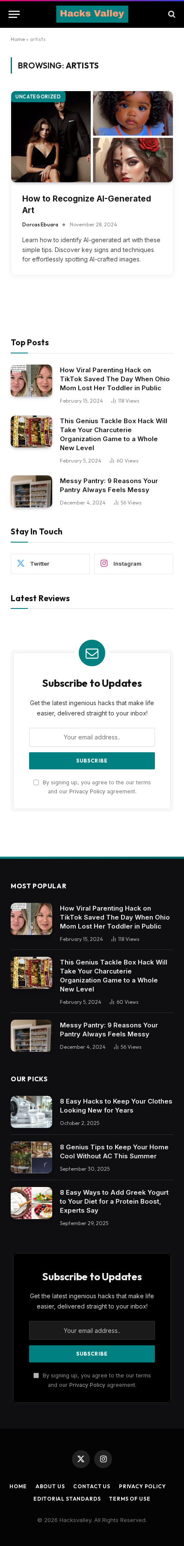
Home (18, 39)
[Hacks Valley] (92, 14)
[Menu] (14, 14)
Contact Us (91, 1486)
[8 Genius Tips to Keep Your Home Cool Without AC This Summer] (31, 1158)
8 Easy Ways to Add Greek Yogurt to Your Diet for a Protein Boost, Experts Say (114, 1201)
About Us (50, 1486)
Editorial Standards (67, 1499)
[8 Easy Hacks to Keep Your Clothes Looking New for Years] (31, 1112)
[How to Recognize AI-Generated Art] (92, 136)
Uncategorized (38, 97)
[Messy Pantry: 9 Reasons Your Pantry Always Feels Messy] (31, 491)
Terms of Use (129, 1499)
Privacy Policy (87, 791)
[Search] (170, 14)
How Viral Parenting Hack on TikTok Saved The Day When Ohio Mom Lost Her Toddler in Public (115, 379)
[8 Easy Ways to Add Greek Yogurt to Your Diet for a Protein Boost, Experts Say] (31, 1203)
